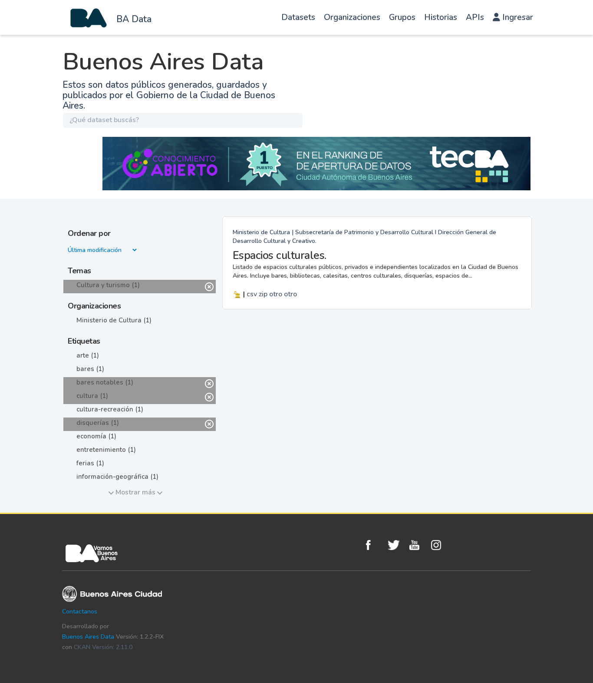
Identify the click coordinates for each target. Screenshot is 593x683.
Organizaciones (352, 17)
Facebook (374, 545)
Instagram (439, 545)
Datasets (298, 17)
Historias (440, 17)
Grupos (402, 17)
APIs (475, 17)
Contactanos (79, 611)
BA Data (134, 19)
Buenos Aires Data (88, 637)
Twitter (396, 545)
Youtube (418, 545)
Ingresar (516, 17)
